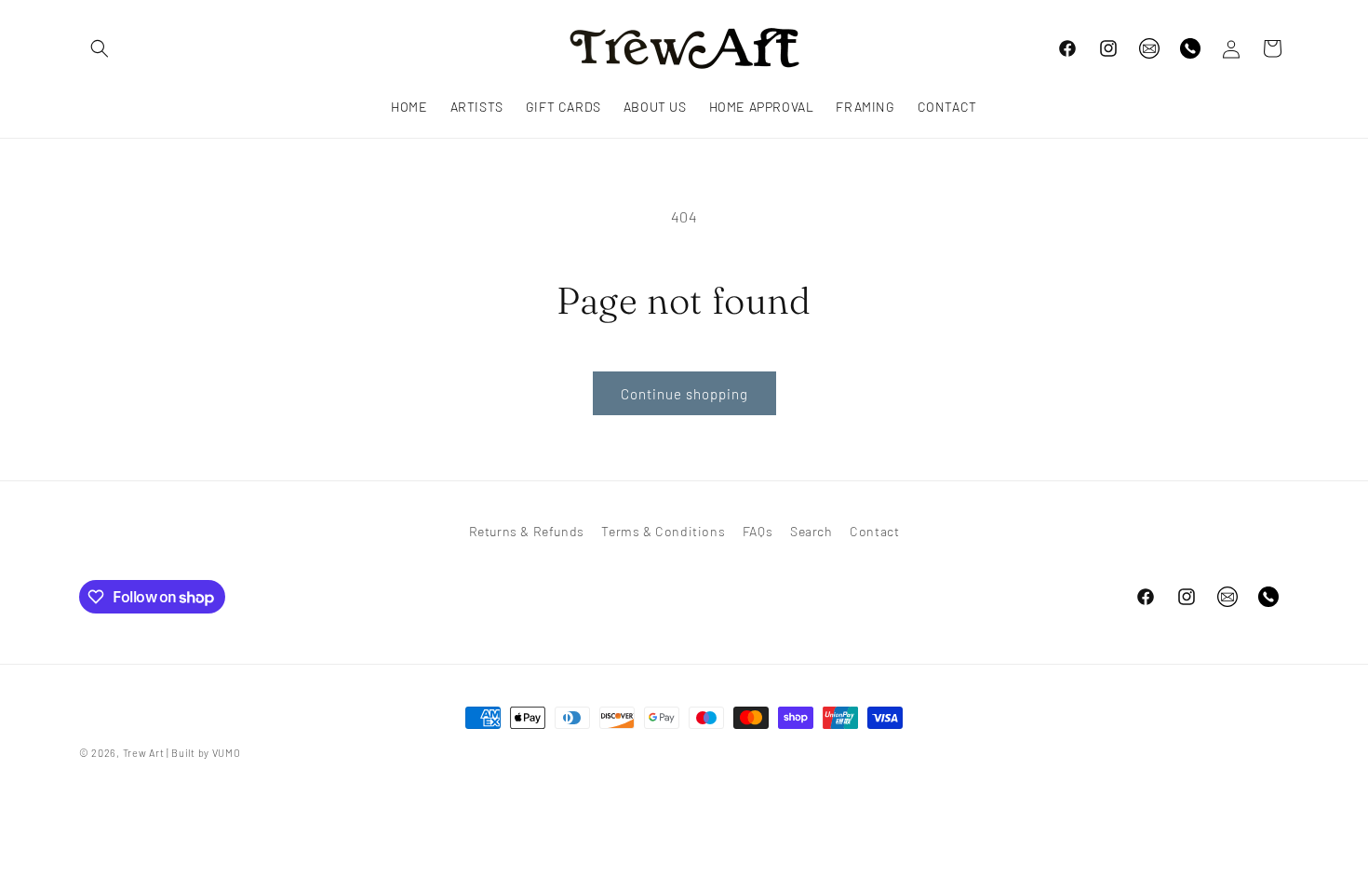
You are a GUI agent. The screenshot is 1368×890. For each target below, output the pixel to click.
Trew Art (144, 753)
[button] (99, 48)
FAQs (757, 531)
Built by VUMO (205, 753)
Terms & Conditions (663, 531)
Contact (874, 531)
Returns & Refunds (526, 531)
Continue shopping (684, 393)
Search (811, 531)
